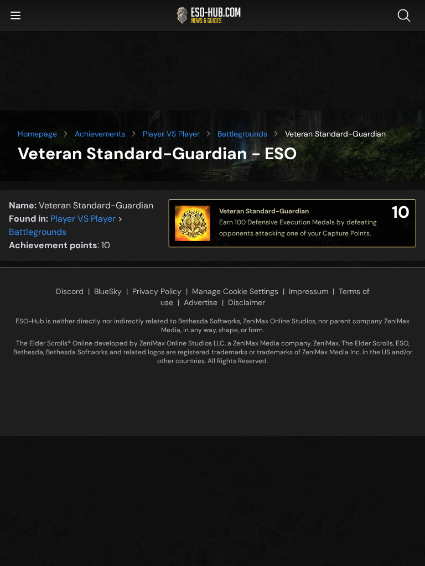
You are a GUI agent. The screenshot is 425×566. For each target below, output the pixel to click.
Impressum (308, 291)
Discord (70, 291)
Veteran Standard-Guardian (264, 211)
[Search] (406, 15)
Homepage (37, 134)
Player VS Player (171, 134)
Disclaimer (246, 302)
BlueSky (108, 291)
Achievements (100, 134)
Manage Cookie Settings (235, 291)
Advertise (200, 302)
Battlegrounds (242, 134)
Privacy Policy (157, 291)
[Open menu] (15, 15)
